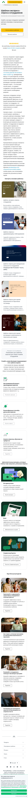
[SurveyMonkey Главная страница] (3, 2)
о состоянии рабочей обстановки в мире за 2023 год (12, 72)
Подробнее (7, 454)
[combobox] (14, 762)
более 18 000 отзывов (13, 48)
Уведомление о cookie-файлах (19, 787)
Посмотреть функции (10, 394)
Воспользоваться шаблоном (12, 30)
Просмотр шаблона (12, 34)
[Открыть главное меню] (24, 2)
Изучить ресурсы (9, 494)
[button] (14, 742)
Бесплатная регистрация (15, 2)
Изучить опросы (9, 423)
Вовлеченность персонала (11, 5)
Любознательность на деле (11, 529)
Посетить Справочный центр (12, 564)
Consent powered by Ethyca (20, 796)
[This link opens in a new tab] (7, 767)
